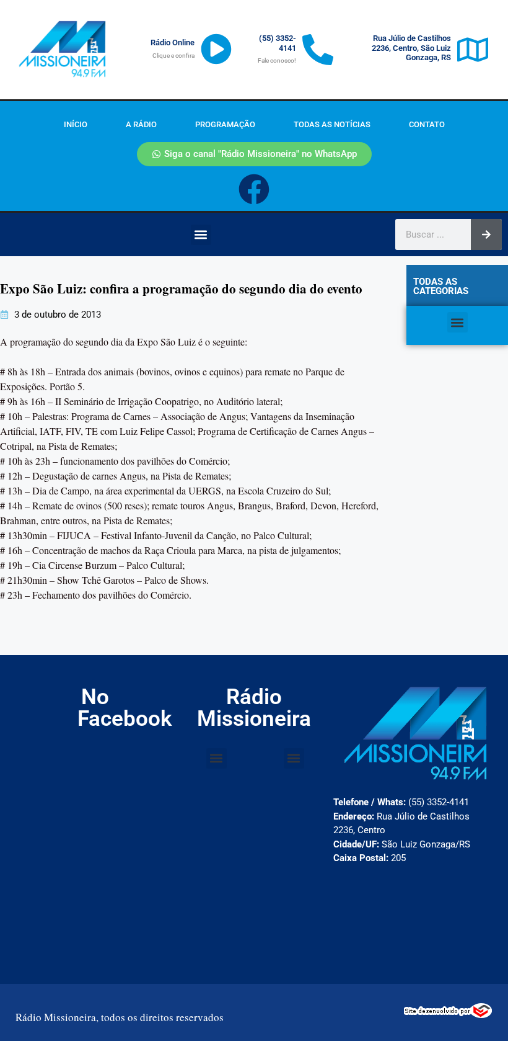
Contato (427, 124)
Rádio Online (173, 42)
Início (75, 124)
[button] (201, 235)
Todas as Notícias (332, 124)
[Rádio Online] (216, 49)
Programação (225, 124)
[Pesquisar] (486, 234)
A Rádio (141, 124)
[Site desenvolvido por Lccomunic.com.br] (448, 1014)
